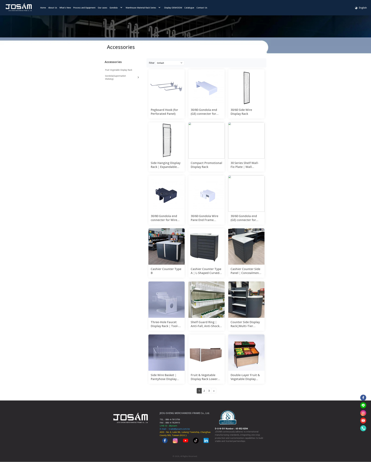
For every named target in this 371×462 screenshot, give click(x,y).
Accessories (113, 62)
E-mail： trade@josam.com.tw (175, 428)
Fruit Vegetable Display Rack (118, 69)
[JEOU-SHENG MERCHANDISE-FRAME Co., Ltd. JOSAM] (18, 7)
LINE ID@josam (168, 425)
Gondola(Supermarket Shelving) (115, 77)
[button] (360, 7)
